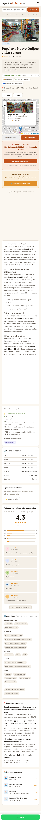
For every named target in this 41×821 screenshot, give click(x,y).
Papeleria (10, 15)
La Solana (18, 15)
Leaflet (25, 133)
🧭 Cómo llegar (30, 137)
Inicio (3, 15)
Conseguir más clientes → (20, 161)
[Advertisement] (20, 217)
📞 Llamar (7, 95)
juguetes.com (14, 3)
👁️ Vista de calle (10, 137)
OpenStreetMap (34, 133)
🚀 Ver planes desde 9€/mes (20, 183)
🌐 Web (18, 95)
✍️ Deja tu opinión (12, 499)
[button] (20, 128)
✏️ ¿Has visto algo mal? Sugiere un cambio (20, 192)
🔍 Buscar (33, 10)
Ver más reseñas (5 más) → (20, 607)
